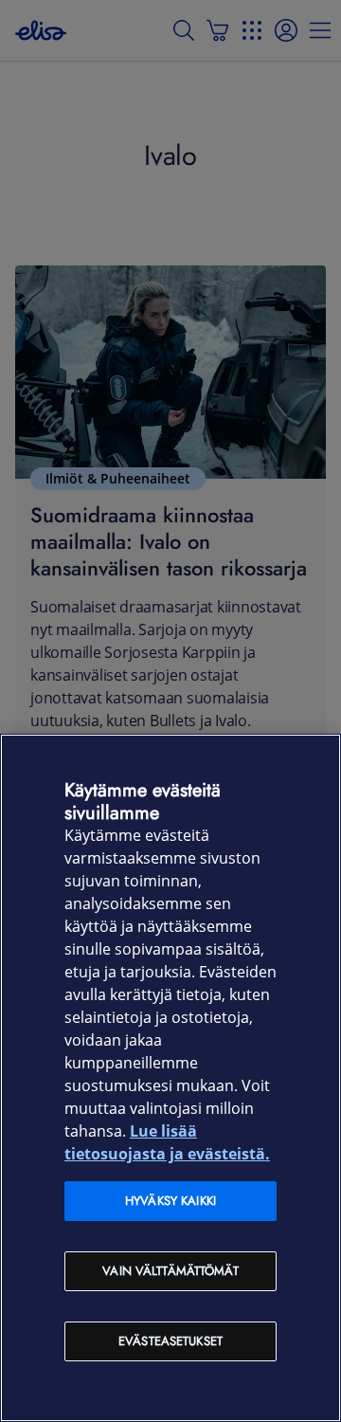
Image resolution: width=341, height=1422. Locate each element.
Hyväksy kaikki (170, 1201)
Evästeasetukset (170, 1341)
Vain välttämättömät (170, 1271)
